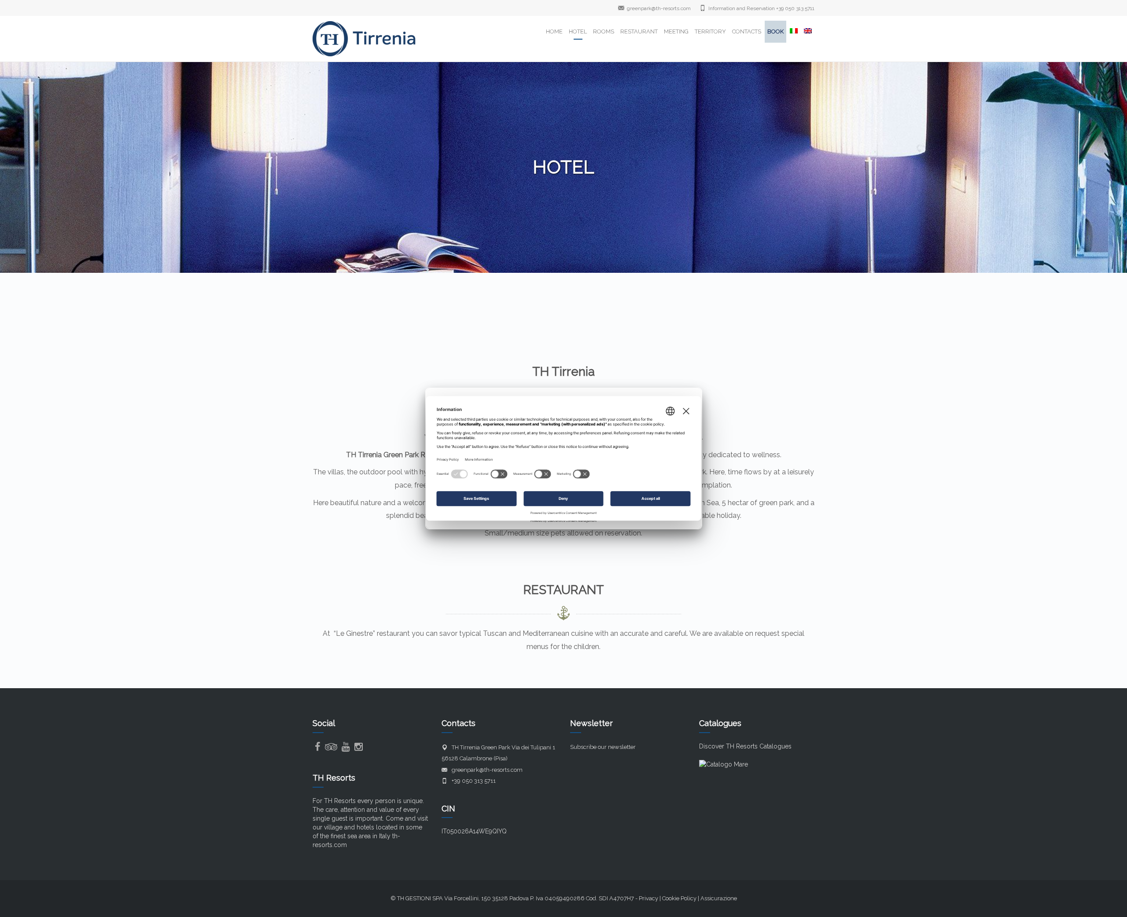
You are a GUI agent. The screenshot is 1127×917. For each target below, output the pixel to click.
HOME (554, 31)
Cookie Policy (679, 898)
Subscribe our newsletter (603, 747)
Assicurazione (718, 898)
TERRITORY (710, 31)
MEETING (676, 31)
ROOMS (603, 31)
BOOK (775, 31)
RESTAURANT (639, 31)
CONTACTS (746, 31)
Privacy (648, 898)
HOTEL (578, 31)
